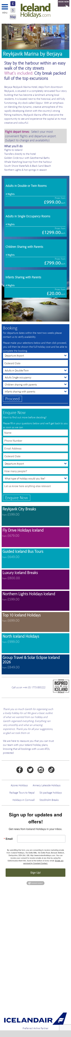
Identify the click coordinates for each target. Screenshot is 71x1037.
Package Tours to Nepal (22, 792)
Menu (4, 13)
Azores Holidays (19, 785)
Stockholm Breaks (49, 800)
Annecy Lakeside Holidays (46, 785)
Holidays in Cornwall (24, 800)
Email (9, 839)
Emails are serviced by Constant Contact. (43, 861)
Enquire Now (16, 497)
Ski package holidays (50, 792)
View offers (35, 516)
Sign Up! (35, 872)
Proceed (12, 398)
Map (13, 17)
